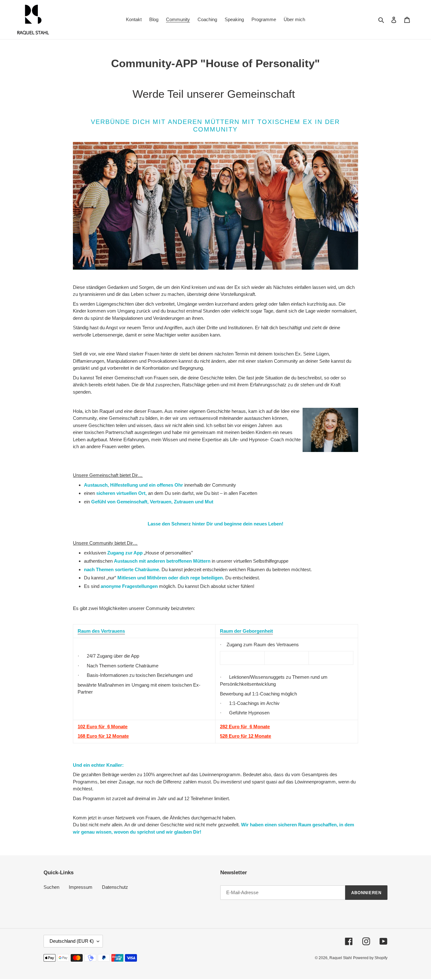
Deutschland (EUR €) (72, 941)
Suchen (51, 887)
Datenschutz (115, 887)
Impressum (80, 887)
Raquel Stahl (340, 958)
